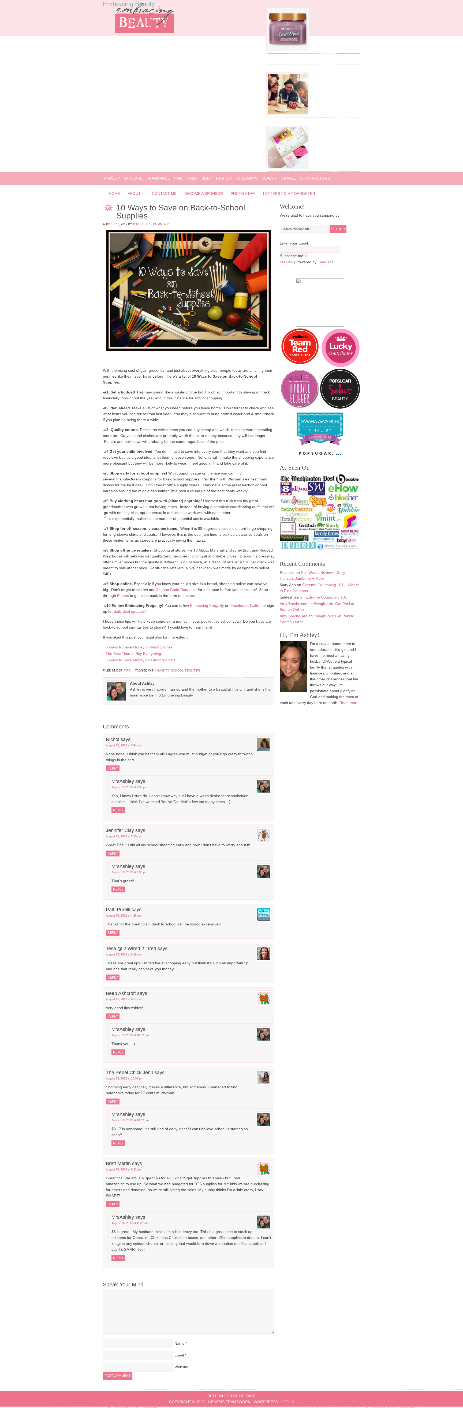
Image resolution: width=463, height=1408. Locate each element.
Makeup (112, 178)
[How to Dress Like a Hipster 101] (287, 114)
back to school (170, 670)
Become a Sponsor (203, 193)
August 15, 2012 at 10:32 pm (130, 1035)
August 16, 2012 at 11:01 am (129, 1223)
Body (206, 178)
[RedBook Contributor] (300, 365)
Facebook (238, 605)
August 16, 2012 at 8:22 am (123, 1169)
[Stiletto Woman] (320, 446)
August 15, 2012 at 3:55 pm (123, 836)
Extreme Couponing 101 (326, 597)
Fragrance (158, 178)
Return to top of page (231, 1396)
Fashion (224, 178)
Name (179, 1343)
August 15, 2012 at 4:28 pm (123, 915)
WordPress (266, 1402)
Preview (286, 262)
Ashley (138, 224)
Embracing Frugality (207, 605)
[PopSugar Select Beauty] (340, 407)
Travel (289, 178)
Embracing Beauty (129, 4)
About (133, 194)
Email (179, 1355)
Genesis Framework (229, 1402)
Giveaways (246, 178)
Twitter (254, 605)
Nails (192, 178)
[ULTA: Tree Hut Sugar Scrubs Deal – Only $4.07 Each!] (287, 50)
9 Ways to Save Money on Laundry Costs (141, 660)
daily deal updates (129, 611)
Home (114, 193)
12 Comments (159, 224)
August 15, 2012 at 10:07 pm (124, 1078)
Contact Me (164, 193)
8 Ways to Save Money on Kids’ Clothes (139, 647)
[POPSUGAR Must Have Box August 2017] (287, 168)
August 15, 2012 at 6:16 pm (123, 954)
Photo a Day (243, 193)
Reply (112, 768)
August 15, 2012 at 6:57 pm (123, 999)
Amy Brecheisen (293, 603)
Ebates (123, 595)
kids (188, 670)
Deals (269, 178)
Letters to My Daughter (289, 193)
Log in (287, 1402)
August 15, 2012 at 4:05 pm (129, 787)
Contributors (315, 178)
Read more (349, 703)
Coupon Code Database (176, 590)
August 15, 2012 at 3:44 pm (123, 745)
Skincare (133, 178)
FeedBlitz (325, 262)
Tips (127, 670)
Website (181, 1367)
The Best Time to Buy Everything (133, 653)
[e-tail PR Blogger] (300, 407)
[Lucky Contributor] (341, 365)
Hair (178, 178)
